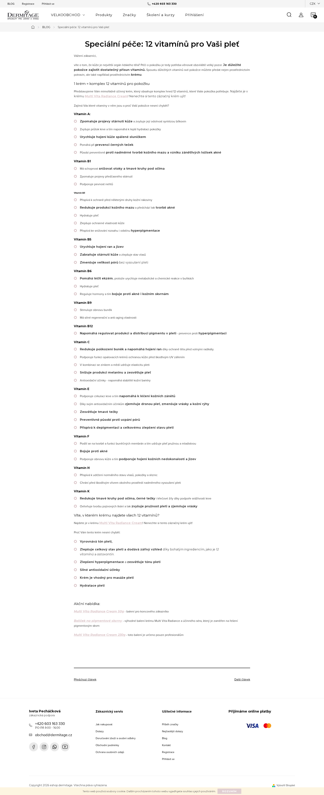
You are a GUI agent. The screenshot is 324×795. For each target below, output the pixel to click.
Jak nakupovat (104, 724)
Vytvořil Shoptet (286, 785)
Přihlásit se (48, 4)
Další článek (242, 679)
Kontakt (166, 745)
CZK (312, 3)
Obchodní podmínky (107, 745)
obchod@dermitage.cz (53, 734)
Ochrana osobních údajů (110, 752)
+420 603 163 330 (50, 725)
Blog (164, 738)
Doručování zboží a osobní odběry (116, 738)
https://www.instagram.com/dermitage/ (44, 746)
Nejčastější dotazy (172, 731)
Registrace (28, 4)
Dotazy (100, 731)
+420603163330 (54, 746)
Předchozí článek (85, 679)
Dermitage (33, 746)
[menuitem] (68, 14)
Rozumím (229, 791)
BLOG (11, 4)
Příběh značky (170, 724)
